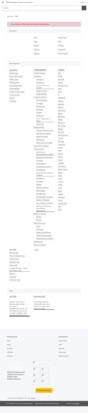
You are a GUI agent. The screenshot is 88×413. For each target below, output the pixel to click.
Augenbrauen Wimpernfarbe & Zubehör (45, 153)
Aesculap (61, 79)
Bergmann (61, 123)
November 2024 (39, 296)
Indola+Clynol (62, 169)
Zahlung (36, 49)
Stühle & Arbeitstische (43, 232)
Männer (12, 98)
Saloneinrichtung (39, 223)
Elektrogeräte (40, 191)
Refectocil (61, 197)
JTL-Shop (76, 403)
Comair (60, 147)
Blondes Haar (14, 253)
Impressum (62, 49)
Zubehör (39, 112)
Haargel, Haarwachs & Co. (45, 130)
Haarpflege (37, 76)
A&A (59, 73)
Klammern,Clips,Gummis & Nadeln (44, 174)
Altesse (60, 82)
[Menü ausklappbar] (3, 1)
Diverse (60, 154)
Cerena (60, 138)
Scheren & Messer (42, 187)
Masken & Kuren (42, 91)
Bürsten (39, 217)
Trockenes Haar (14, 280)
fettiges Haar (13, 79)
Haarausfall (13, 265)
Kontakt (36, 45)
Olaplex (60, 194)
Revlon (60, 200)
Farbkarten (40, 116)
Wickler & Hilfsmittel (43, 200)
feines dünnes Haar (16, 76)
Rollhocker (39, 229)
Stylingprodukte (39, 127)
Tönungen (39, 103)
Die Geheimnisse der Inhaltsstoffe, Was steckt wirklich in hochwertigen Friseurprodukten (42, 305)
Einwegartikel (40, 170)
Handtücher (40, 178)
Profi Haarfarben (42, 100)
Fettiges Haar (14, 259)
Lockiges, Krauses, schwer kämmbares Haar (18, 269)
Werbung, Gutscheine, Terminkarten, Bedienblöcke (44, 208)
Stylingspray (40, 139)
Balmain (60, 101)
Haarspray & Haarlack (43, 133)
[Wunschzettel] (73, 2)
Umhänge (39, 160)
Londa (60, 188)
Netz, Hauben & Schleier (44, 203)
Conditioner (40, 82)
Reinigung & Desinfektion (44, 157)
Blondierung (40, 106)
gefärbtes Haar (14, 82)
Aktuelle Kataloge (40, 73)
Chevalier (61, 141)
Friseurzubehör (39, 149)
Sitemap (61, 45)
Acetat (60, 76)
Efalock (60, 157)
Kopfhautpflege (41, 94)
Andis (60, 88)
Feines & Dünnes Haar (17, 256)
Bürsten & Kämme (40, 214)
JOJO (60, 175)
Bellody (60, 119)
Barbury (60, 107)
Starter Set (40, 124)
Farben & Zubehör (40, 97)
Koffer (38, 226)
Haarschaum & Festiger (44, 143)
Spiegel (38, 184)
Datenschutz (62, 37)
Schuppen (12, 101)
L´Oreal (60, 182)
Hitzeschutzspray (42, 136)
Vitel (59, 206)
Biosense (61, 132)
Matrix (60, 191)
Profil (35, 37)
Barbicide (61, 104)
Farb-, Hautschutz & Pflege (43, 120)
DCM (59, 151)
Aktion (37, 249)
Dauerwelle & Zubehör (41, 146)
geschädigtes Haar (15, 85)
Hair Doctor (62, 166)
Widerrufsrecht (63, 53)
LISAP (60, 185)
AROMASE (61, 98)
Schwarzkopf (62, 203)
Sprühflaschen (41, 194)
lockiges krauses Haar (16, 92)
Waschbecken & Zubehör (44, 238)
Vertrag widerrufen (44, 390)
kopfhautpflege (14, 88)
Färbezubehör (41, 163)
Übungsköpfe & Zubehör (44, 197)
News (35, 41)
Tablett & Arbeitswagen (44, 235)
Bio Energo (61, 126)
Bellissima (61, 116)
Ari (59, 95)
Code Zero (61, 144)
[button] (68, 2)
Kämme (39, 220)
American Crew (63, 85)
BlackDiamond (63, 135)
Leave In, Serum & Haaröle (42, 87)
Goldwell (61, 163)
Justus (60, 178)
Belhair (60, 113)
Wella (60, 209)
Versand (36, 53)
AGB (59, 41)
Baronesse (61, 110)
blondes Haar (14, 73)
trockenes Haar (14, 95)
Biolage (60, 129)
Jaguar (60, 172)
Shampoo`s (40, 79)
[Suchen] (84, 8)
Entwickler (39, 109)
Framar (60, 160)
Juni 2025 (13, 296)
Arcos (60, 92)
